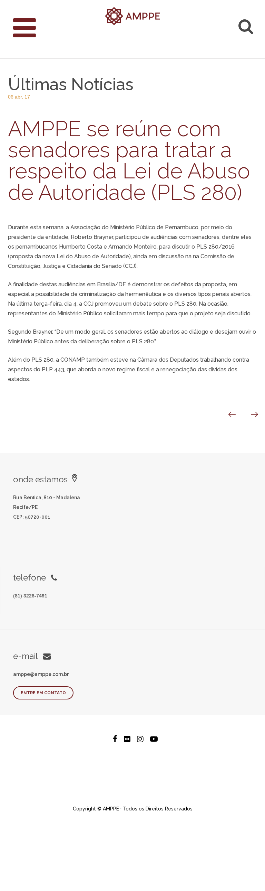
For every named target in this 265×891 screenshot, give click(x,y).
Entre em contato (43, 692)
